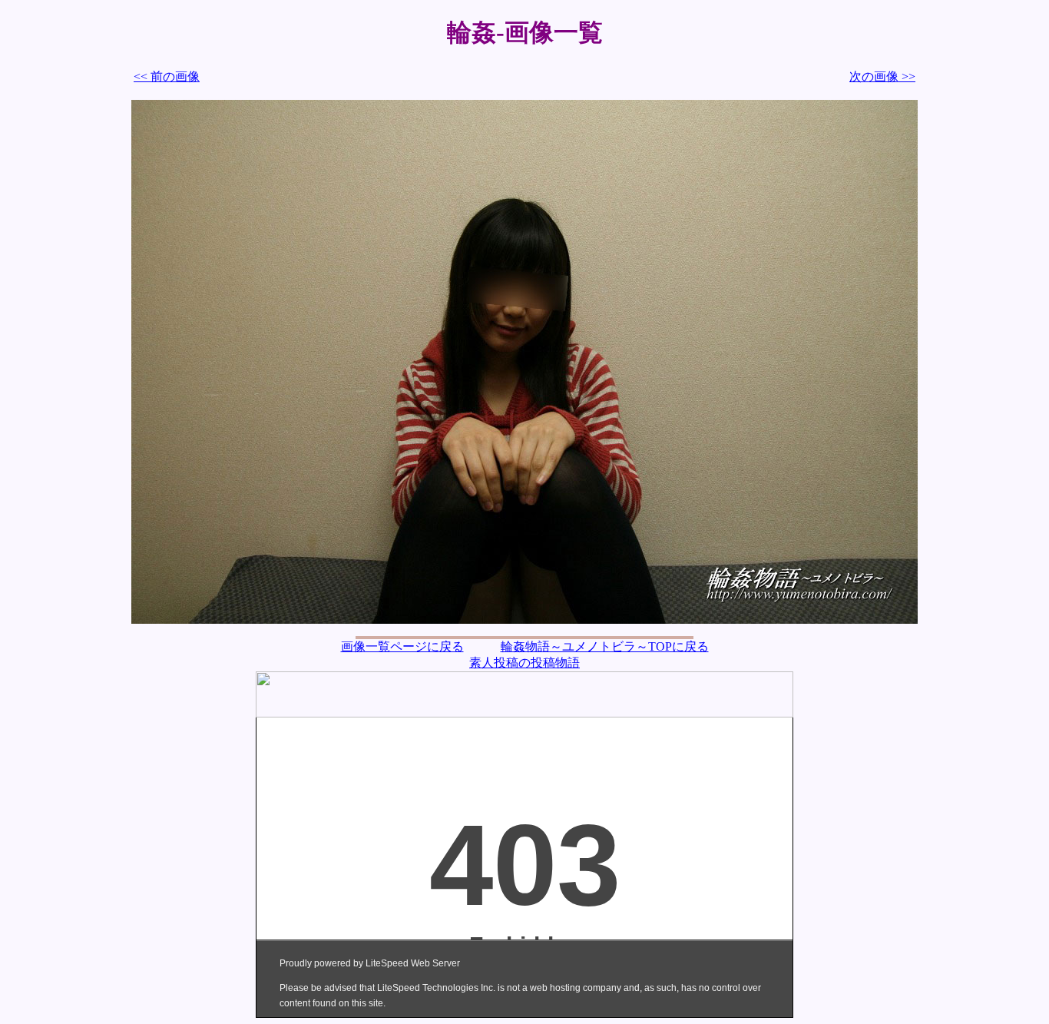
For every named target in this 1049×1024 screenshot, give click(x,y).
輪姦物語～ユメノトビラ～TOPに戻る (605, 646)
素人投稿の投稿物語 (524, 662)
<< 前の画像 (167, 76)
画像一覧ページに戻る (402, 646)
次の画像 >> (882, 76)
